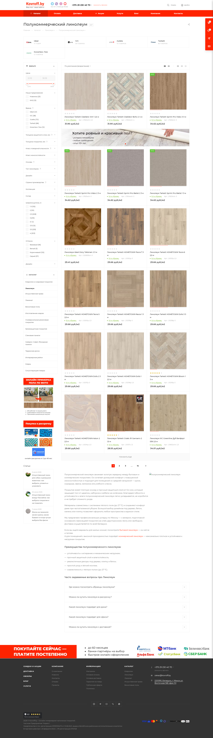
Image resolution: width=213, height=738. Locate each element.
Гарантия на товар (94, 682)
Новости (55, 675)
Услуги (27, 686)
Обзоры (27, 676)
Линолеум (128, 675)
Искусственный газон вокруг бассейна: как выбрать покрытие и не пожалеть (41, 499)
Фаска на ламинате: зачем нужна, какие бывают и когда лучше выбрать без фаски (41, 516)
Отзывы (55, 682)
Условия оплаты (93, 675)
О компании (57, 671)
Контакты (56, 678)
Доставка (28, 671)
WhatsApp (119, 704)
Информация (93, 666)
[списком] (181, 66)
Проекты (55, 685)
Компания (57, 666)
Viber (112, 704)
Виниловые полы (131, 685)
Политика (90, 689)
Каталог (128, 666)
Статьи (26, 466)
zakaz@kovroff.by (163, 675)
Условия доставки (93, 678)
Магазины (90, 671)
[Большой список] (168, 66)
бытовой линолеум (128, 530)
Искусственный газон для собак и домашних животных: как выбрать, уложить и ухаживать (41, 480)
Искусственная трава (133, 682)
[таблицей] (185, 66)
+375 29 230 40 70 (81, 5)
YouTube (106, 704)
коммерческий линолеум (131, 536)
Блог (26, 681)
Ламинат (128, 678)
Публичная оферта (94, 685)
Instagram (94, 704)
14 (138, 466)
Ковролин (128, 671)
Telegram (100, 704)
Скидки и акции (32, 666)
